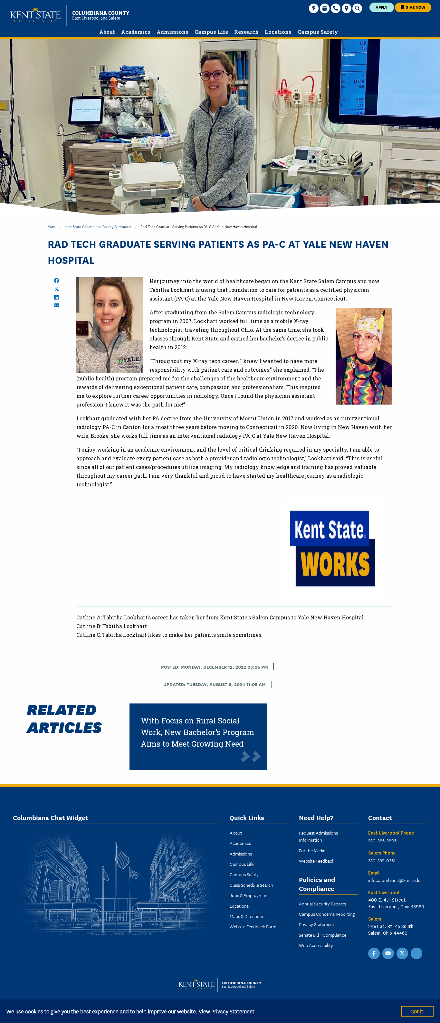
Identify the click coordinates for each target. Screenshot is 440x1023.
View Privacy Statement (226, 1011)
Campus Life (241, 863)
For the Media (312, 850)
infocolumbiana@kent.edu (394, 880)
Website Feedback (316, 860)
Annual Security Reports (322, 903)
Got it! (417, 1011)
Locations (239, 905)
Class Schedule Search (251, 884)
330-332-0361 (382, 860)
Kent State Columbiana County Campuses (97, 226)
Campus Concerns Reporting (327, 913)
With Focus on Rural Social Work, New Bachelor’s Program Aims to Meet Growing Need (197, 732)
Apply (381, 7)
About (236, 832)
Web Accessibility (316, 945)
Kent (51, 226)
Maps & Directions (247, 916)
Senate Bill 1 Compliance (322, 934)
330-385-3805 (382, 840)
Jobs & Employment (249, 895)
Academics (240, 842)
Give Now (415, 7)
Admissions (241, 853)
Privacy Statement (316, 924)
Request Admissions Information (318, 836)
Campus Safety (244, 874)
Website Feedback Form (253, 926)
